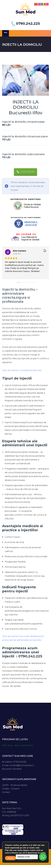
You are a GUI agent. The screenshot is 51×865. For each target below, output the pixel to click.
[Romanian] (43, 4)
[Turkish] (47, 4)
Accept (10, 858)
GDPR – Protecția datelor (14, 785)
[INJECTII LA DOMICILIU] (25, 80)
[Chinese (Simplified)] (36, 4)
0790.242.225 (28, 23)
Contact (6, 792)
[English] (40, 4)
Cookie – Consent (10, 788)
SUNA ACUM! (27, 171)
